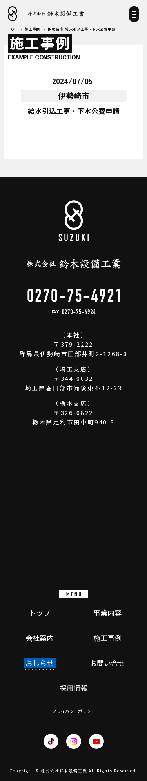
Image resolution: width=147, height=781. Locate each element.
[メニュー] (134, 16)
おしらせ (39, 663)
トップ (39, 613)
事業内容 (107, 613)
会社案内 (39, 638)
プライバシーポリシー (73, 711)
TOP (12, 29)
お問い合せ (107, 663)
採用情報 (74, 688)
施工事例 (107, 638)
